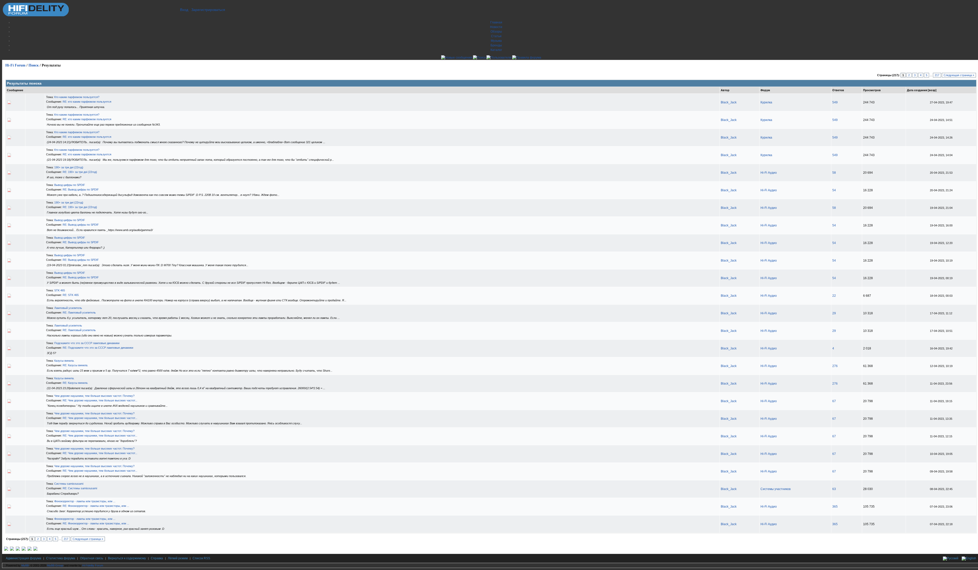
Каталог (496, 50)
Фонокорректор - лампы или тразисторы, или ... (84, 501)
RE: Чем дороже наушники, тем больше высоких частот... (100, 400)
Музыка (496, 41)
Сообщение (15, 90)
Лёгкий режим (178, 558)
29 (834, 313)
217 (937, 75)
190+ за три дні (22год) (68, 167)
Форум (765, 90)
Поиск (34, 65)
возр (932, 90)
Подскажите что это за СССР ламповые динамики (86, 343)
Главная (496, 22)
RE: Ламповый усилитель (79, 312)
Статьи (496, 36)
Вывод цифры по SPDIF (69, 184)
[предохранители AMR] (6, 549)
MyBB (25, 565)
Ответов (838, 90)
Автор (725, 90)
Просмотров (872, 90)
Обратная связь (91, 558)
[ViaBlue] (18, 549)
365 (835, 506)
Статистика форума (60, 558)
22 (834, 295)
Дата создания (917, 90)
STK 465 (59, 290)
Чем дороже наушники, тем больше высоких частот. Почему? (94, 395)
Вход (184, 10)
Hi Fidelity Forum (92, 565)
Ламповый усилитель (68, 307)
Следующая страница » (959, 75)
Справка (157, 558)
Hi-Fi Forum (15, 65)
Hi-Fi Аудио (768, 172)
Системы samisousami (68, 483)
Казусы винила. (64, 360)
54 (834, 190)
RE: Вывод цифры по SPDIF (81, 189)
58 (834, 172)
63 (834, 489)
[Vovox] (35, 549)
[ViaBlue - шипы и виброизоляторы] (30, 549)
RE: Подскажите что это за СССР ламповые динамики (98, 347)
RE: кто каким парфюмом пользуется (87, 101)
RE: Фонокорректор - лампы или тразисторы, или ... (96, 505)
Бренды (496, 45)
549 (835, 102)
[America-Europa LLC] (12, 549)
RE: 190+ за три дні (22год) (80, 171)
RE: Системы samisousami (80, 488)
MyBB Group (55, 565)
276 (835, 366)
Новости (496, 27)
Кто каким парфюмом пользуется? (76, 97)
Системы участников (775, 489)
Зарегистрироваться (208, 10)
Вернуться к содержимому (127, 558)
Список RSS (201, 558)
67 (834, 401)
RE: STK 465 (71, 294)
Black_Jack (729, 102)
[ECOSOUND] (24, 549)
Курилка (766, 102)
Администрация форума (23, 558)
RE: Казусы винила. (75, 365)
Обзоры (496, 31)
